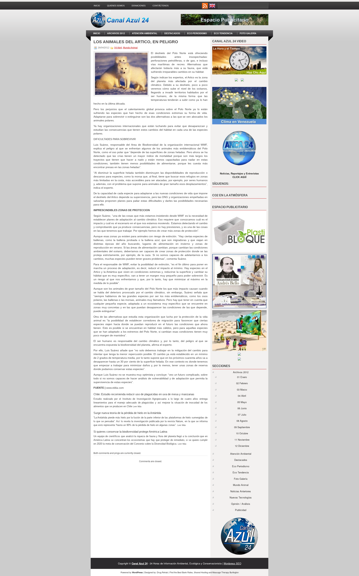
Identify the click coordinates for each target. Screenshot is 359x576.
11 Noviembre (241, 439)
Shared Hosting (201, 572)
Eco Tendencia (223, 33)
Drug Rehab (162, 572)
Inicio (97, 5)
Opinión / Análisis (240, 504)
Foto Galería (248, 33)
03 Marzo (242, 389)
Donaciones (138, 5)
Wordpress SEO (232, 563)
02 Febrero (242, 383)
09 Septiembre (242, 427)
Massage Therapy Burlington (225, 572)
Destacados (172, 33)
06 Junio (242, 408)
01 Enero (242, 377)
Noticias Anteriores (240, 491)
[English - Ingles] (212, 7)
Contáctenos (160, 5)
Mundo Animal (130, 47)
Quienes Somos (116, 5)
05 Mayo (242, 402)
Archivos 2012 (116, 33)
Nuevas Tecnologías (241, 497)
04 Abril (118, 47)
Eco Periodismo (197, 33)
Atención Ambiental (144, 33)
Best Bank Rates (185, 572)
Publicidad (240, 510)
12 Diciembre (242, 446)
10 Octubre (242, 433)
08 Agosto (242, 421)
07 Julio (242, 414)
